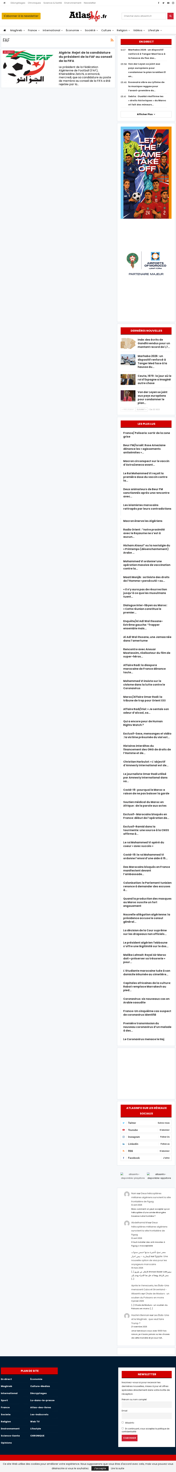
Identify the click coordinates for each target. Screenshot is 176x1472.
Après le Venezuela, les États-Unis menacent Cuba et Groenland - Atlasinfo (150, 1289)
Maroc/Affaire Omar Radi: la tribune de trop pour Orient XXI (144, 698)
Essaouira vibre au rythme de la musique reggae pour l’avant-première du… (146, 86)
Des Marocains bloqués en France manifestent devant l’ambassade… (146, 870)
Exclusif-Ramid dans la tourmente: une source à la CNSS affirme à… (146, 830)
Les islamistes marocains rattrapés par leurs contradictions (147, 508)
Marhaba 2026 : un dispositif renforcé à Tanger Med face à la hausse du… (152, 361)
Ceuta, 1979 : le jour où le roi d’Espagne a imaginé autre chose (154, 379)
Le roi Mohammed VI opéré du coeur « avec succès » (143, 844)
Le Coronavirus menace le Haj (143, 1039)
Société (90, 30)
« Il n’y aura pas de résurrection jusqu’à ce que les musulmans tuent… (145, 593)
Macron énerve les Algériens (142, 521)
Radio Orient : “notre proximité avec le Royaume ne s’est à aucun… (144, 533)
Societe (5, 1414)
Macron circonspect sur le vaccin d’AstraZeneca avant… (146, 463)
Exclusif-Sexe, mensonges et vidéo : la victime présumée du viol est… (147, 735)
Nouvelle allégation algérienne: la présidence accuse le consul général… (146, 918)
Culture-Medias (40, 1386)
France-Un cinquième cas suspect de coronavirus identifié (147, 1013)
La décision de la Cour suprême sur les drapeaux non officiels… (145, 932)
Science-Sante (10, 1435)
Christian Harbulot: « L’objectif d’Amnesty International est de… (145, 763)
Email (124, 1410)
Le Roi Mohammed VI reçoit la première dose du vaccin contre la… (145, 477)
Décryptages (18, 2)
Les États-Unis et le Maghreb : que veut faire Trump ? (150, 1319)
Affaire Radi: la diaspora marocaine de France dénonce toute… (144, 668)
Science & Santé (52, 2)
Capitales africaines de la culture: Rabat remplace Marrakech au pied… (147, 986)
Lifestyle (153, 30)
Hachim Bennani (140, 1315)
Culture (106, 30)
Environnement (72, 2)
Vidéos (137, 30)
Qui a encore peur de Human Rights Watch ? (143, 723)
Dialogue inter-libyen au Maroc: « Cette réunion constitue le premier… (145, 608)
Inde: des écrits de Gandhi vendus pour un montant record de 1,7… (154, 343)
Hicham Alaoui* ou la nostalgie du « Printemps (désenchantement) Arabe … (146, 549)
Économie (72, 30)
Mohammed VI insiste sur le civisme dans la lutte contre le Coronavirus (144, 684)
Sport (4, 1400)
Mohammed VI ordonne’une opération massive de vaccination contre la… (146, 564)
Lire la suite (117, 1468)
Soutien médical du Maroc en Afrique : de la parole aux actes (145, 803)
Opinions (6, 1442)
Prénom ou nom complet (134, 1399)
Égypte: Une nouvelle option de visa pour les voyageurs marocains (149, 1260)
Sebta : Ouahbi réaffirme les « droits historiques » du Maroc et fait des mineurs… (147, 100)
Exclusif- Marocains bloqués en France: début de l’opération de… (146, 816)
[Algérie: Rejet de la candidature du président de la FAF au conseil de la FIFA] (28, 67)
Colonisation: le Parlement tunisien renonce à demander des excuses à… (147, 886)
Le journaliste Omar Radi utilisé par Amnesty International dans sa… (145, 777)
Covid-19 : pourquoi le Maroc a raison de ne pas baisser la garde (146, 791)
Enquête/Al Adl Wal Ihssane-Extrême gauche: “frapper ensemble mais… (143, 624)
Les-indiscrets (39, 1414)
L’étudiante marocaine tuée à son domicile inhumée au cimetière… (146, 972)
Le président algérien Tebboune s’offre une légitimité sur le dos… (145, 944)
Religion (122, 30)
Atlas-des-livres (40, 1407)
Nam (134, 1193)
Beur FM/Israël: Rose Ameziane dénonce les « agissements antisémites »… (144, 448)
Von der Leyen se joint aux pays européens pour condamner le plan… (152, 397)
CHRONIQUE (37, 1435)
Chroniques (34, 2)
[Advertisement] (146, 1072)
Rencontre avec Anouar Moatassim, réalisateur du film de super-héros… (146, 652)
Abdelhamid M (139, 1222)
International (51, 30)
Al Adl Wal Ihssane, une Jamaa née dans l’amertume (147, 638)
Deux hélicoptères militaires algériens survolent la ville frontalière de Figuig (151, 1197)
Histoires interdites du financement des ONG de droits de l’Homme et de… (147, 749)
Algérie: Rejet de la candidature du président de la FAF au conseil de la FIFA (85, 56)
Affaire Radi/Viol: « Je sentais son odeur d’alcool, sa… (146, 711)
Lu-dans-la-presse (42, 1400)
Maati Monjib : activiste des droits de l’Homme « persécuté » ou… (146, 579)
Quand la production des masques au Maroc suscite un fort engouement (147, 902)
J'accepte (100, 1468)
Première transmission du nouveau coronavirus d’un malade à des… (147, 1027)
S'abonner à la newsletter (21, 16)
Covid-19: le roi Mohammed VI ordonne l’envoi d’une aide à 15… (145, 856)
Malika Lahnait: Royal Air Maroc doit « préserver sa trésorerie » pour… (144, 958)
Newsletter (90, 2)
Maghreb (16, 30)
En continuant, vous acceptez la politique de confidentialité (145, 1430)
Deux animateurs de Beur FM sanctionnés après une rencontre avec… (146, 492)
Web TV (35, 1421)
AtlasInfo (129, 1422)
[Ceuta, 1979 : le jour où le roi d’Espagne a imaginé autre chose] (128, 379)
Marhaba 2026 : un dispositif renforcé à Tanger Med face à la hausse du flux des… (146, 54)
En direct (8, 52)
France (32, 30)
